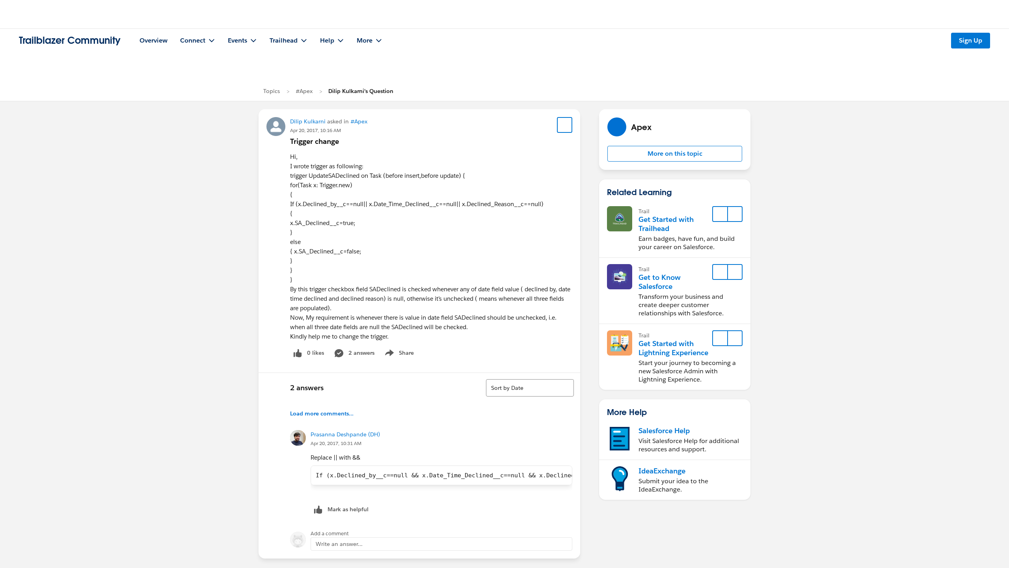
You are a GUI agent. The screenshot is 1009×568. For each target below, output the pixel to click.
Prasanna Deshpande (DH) (345, 434)
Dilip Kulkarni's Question (360, 91)
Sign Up (970, 40)
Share (398, 354)
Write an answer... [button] (339, 544)
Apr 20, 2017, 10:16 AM (315, 130)
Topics (271, 91)
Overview (154, 40)
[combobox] (530, 388)
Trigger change (314, 141)
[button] (674, 154)
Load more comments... (322, 413)
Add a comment (330, 533)
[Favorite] (565, 125)
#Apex (304, 91)
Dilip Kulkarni (308, 121)
